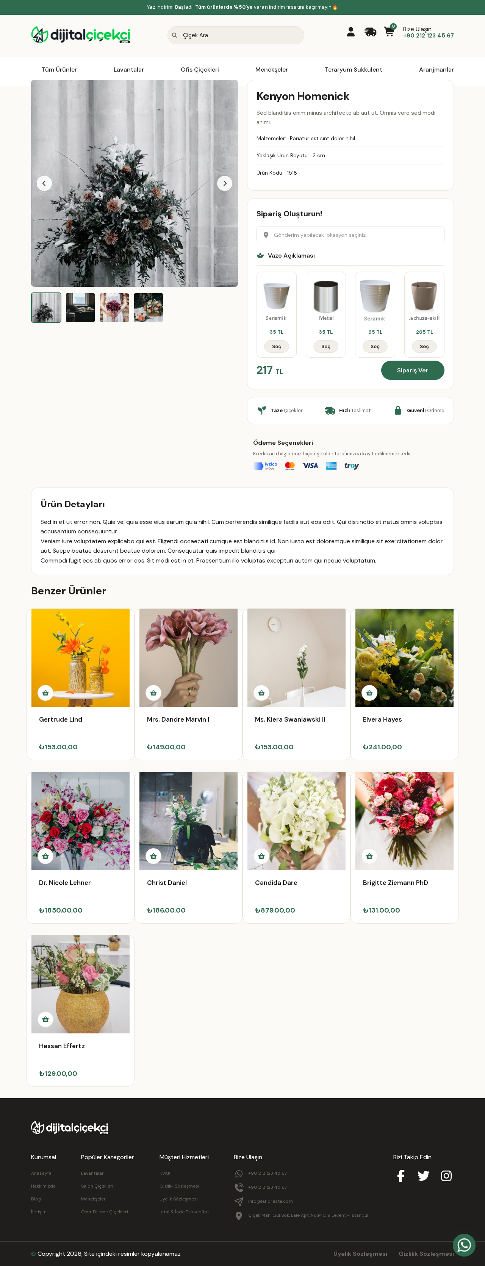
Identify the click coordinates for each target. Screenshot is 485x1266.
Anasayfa (41, 1173)
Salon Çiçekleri (97, 1186)
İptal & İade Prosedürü (184, 1212)
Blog (36, 1199)
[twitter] (423, 1176)
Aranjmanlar (436, 69)
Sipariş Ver (413, 370)
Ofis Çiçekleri (200, 69)
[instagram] (446, 1176)
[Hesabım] (351, 32)
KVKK (165, 1173)
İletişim (39, 1212)
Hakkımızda (43, 1186)
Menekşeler (271, 69)
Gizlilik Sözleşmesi (179, 1186)
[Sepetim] (390, 32)
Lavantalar (129, 69)
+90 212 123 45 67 (267, 1173)
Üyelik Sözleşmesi (179, 1199)
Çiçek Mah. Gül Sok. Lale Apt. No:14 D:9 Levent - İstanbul (308, 1215)
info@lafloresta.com (270, 1201)
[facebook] (400, 1176)
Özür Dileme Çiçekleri (104, 1212)
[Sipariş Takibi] (370, 32)
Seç (276, 346)
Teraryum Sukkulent (353, 69)
